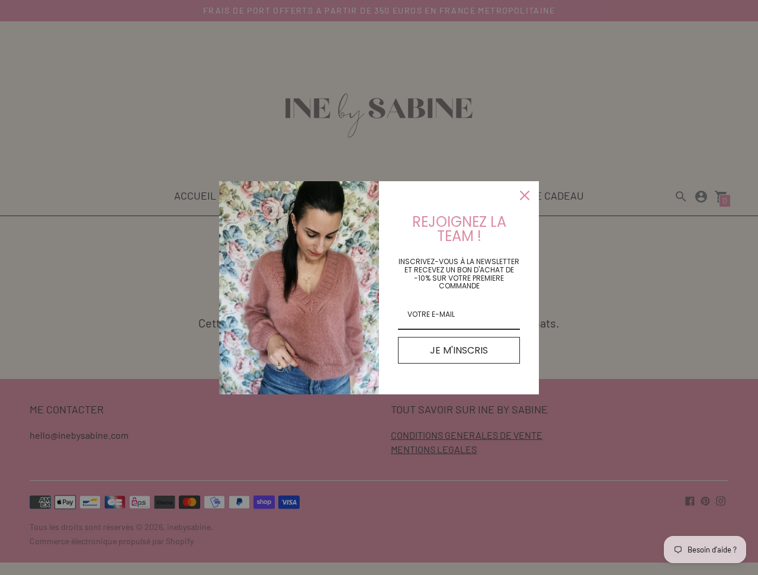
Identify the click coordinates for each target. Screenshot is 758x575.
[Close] (524, 195)
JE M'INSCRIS (459, 350)
